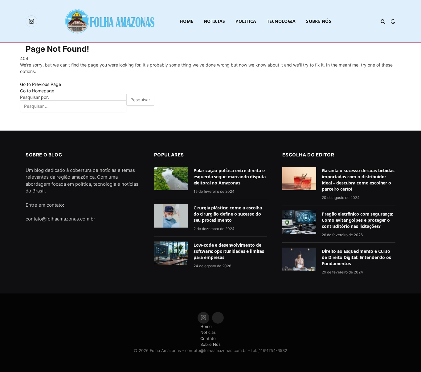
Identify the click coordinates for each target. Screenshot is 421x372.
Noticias (214, 21)
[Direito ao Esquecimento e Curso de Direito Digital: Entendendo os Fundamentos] (299, 259)
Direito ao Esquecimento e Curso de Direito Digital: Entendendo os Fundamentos (356, 257)
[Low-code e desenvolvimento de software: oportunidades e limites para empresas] (171, 253)
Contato (208, 338)
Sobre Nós (318, 21)
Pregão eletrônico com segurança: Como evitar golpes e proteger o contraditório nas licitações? (357, 220)
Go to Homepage (37, 90)
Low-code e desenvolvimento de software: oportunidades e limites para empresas (229, 251)
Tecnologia (281, 21)
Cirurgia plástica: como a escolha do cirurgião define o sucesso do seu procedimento (228, 214)
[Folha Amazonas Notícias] (109, 21)
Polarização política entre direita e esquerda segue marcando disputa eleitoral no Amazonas (230, 177)
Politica (245, 21)
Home (186, 21)
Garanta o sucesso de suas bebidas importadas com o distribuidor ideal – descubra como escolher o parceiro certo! (358, 180)
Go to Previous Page (40, 84)
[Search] (382, 21)
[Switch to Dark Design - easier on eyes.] (392, 21)
